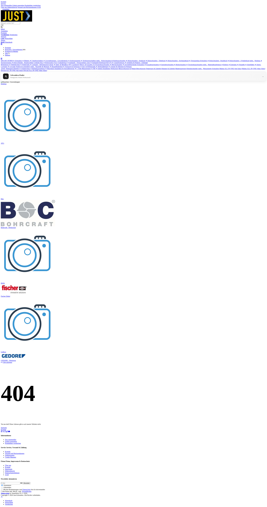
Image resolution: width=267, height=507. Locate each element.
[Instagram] (5, 431)
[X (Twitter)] (3, 431)
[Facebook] (1, 431)
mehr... (98, 61)
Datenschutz (26, 489)
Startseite (4, 428)
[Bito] (27, 197)
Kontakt (3, 2)
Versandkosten (26, 491)
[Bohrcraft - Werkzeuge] (28, 226)
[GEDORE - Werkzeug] (14, 359)
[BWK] (27, 281)
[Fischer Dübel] (14, 294)
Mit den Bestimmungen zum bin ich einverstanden (24, 489)
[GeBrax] (27, 350)
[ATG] (27, 141)
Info (24, 49)
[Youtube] (9, 431)
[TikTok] (7, 431)
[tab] (8, 500)
